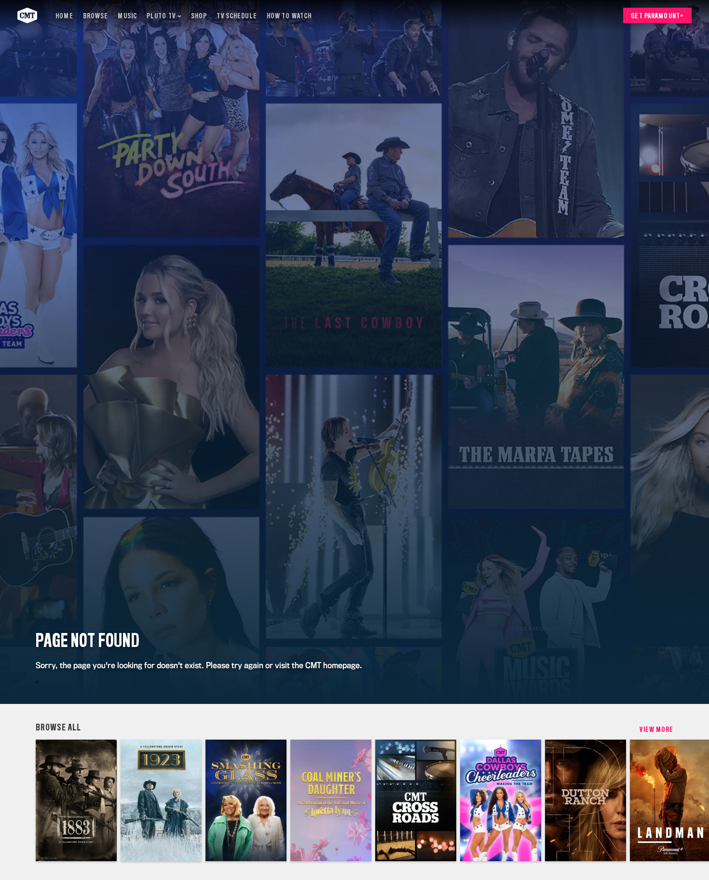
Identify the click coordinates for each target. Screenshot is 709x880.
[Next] (694, 800)
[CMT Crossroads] (415, 800)
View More (656, 730)
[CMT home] (27, 15)
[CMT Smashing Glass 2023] (245, 800)
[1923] (161, 800)
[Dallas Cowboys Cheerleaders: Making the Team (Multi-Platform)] (500, 800)
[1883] (76, 800)
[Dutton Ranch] (585, 800)
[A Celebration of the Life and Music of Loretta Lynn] (330, 800)
